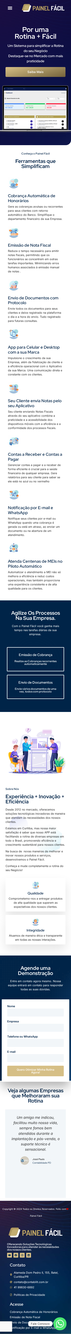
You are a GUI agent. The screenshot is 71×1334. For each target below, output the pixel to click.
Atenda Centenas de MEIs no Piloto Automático (35, 564)
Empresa (13, 1021)
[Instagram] (22, 1255)
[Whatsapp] (60, 1324)
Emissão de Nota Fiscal (29, 245)
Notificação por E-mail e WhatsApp (30, 510)
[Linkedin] (28, 1255)
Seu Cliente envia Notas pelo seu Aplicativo (35, 403)
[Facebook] (15, 1255)
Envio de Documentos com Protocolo (33, 300)
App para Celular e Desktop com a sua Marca (34, 350)
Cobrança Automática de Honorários (31, 198)
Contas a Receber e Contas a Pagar (35, 457)
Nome (11, 1006)
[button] (10, 8)
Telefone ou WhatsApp (22, 1036)
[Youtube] (9, 1255)
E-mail (11, 1051)
